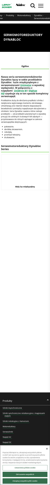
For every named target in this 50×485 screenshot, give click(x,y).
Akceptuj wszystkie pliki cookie (25, 481)
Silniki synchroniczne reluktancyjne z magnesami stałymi (24, 414)
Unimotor (26, 85)
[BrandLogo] (7, 6)
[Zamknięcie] (47, 449)
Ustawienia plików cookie (25, 467)
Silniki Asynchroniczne (12, 408)
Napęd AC (7, 437)
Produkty (10, 15)
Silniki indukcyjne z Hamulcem (16, 421)
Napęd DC (7, 442)
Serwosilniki (8, 431)
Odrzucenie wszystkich (25, 474)
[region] (25, 465)
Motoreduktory (24, 15)
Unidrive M (20, 90)
